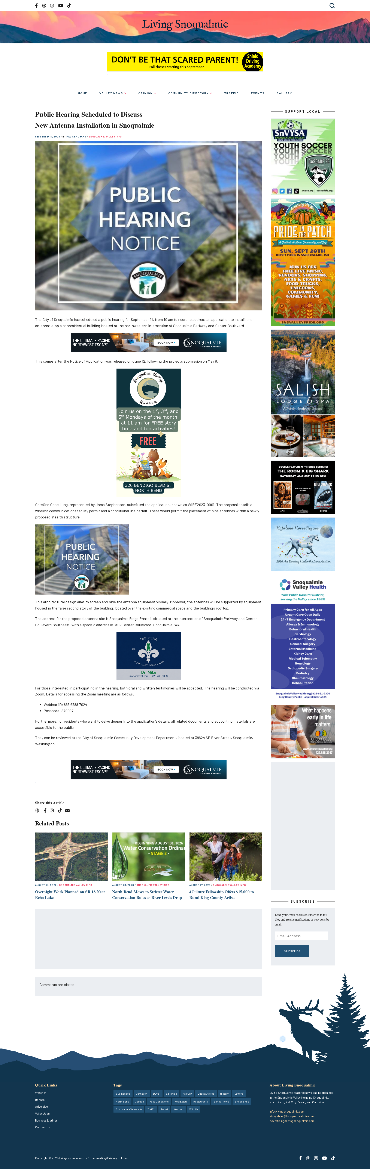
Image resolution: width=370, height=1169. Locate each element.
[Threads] (38, 811)
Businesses (123, 1093)
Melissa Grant (76, 136)
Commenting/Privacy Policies (109, 1158)
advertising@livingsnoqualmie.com (292, 1121)
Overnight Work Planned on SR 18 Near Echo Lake (70, 894)
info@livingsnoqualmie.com (287, 1111)
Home (82, 93)
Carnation (141, 1093)
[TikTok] (61, 811)
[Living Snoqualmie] (185, 25)
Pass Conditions (159, 1101)
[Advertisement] (148, 939)
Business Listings (46, 1120)
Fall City (187, 1093)
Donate (40, 1099)
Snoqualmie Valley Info (105, 136)
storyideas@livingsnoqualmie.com (292, 1116)
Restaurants (200, 1101)
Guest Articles (206, 1093)
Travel (164, 1109)
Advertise (41, 1106)
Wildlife (193, 1109)
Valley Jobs (42, 1113)
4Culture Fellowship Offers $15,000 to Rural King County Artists (221, 894)
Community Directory (188, 93)
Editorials (171, 1093)
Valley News (111, 93)
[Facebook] (46, 811)
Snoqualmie (242, 1101)
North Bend (122, 1101)
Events (258, 93)
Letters (238, 1093)
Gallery (284, 93)
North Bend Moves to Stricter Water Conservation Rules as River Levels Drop (147, 894)
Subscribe (292, 950)
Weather (40, 1092)
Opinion (145, 93)
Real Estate (181, 1101)
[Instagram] (53, 811)
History (224, 1093)
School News (221, 1101)
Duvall (156, 1093)
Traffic (231, 93)
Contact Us (42, 1127)
